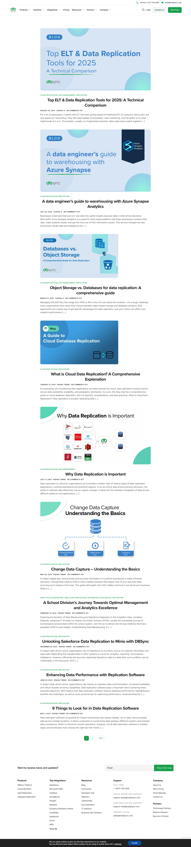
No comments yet (75, 110)
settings (118, 844)
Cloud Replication (48, 95)
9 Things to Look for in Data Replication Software (95, 708)
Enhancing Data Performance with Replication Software (95, 675)
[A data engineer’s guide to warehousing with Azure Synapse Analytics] (95, 160)
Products (24, 10)
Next (101, 738)
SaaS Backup (105, 598)
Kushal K (61, 110)
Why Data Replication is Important (95, 474)
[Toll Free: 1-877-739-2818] (148, 2)
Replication (81, 95)
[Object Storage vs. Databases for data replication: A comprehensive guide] (79, 255)
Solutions (37, 10)
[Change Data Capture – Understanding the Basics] (95, 530)
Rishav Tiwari (63, 385)
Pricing (66, 10)
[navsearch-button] (143, 10)
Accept (134, 843)
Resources (76, 10)
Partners (90, 10)
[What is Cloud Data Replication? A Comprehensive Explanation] (79, 342)
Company (104, 10)
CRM (66, 598)
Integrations (52, 10)
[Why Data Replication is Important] (95, 435)
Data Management (66, 95)
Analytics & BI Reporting (51, 598)
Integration (93, 598)
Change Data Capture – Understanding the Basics (95, 569)
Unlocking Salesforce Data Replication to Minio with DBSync (95, 641)
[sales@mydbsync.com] (172, 2)
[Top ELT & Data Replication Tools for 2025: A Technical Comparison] (95, 59)
